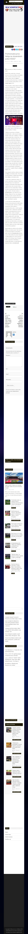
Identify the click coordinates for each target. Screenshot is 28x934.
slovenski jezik (8, 192)
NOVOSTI (17, 61)
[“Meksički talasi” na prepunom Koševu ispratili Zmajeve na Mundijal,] (7, 556)
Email (7, 374)
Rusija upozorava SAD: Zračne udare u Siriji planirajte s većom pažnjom (8, 321)
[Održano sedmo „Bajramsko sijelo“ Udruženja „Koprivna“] (8, 772)
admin (13, 61)
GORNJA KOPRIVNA (10, 724)
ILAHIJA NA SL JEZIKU (10, 303)
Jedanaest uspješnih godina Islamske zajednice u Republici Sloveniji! (20, 321)
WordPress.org (8, 839)
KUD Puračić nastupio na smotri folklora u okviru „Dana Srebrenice (16, 525)
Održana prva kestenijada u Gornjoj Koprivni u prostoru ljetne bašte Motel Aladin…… (17, 745)
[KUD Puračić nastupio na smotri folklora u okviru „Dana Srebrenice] (7, 525)
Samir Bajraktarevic (9, 649)
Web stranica (8, 379)
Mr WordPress (8, 663)
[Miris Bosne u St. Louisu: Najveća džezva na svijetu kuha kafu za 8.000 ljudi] (7, 535)
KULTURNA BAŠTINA (16, 520)
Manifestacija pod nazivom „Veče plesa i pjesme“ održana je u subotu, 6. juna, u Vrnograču (16, 514)
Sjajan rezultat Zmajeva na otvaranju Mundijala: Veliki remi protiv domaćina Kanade (13, 486)
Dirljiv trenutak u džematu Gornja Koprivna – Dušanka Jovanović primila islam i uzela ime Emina (16, 783)
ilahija (17, 78)
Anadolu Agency (8, 83)
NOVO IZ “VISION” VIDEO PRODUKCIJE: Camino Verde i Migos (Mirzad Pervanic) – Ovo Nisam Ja (13, 659)
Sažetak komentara (8, 836)
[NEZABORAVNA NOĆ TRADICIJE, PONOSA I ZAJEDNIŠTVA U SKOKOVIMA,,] (7, 545)
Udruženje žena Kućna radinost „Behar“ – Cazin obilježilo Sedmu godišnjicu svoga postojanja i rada (13, 630)
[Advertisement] (14, 28)
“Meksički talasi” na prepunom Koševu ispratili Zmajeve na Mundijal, (17, 556)
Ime (7, 368)
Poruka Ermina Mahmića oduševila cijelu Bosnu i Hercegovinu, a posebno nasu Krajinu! (13, 639)
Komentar (8, 355)
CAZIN (13, 573)
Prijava (6, 832)
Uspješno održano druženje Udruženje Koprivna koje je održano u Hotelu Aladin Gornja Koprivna (16, 731)
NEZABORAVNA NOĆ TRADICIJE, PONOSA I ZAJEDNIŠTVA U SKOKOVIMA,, (16, 545)
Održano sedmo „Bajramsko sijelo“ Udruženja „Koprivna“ (16, 772)
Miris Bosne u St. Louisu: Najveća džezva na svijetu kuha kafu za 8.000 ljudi (17, 535)
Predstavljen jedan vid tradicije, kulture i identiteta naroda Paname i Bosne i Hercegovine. (17, 502)
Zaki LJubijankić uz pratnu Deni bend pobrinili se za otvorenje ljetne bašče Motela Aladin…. (16, 760)
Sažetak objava (8, 834)
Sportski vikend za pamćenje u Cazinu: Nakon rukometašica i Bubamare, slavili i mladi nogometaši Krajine (16, 566)
